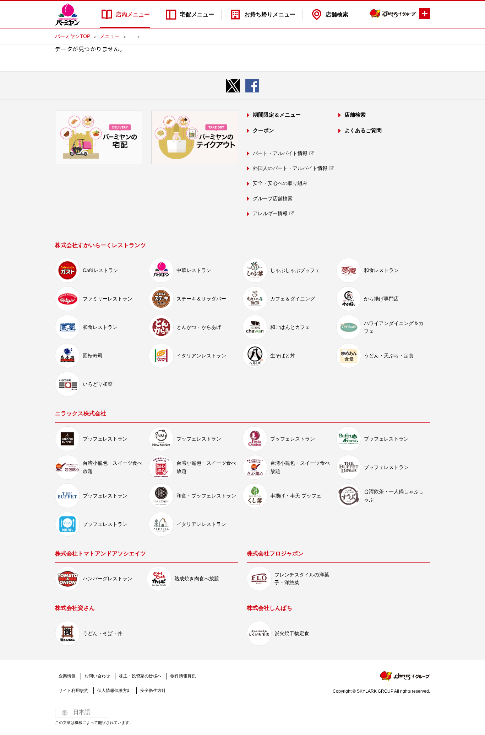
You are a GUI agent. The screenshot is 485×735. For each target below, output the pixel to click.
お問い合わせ (97, 675)
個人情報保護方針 (114, 690)
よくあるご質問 (363, 130)
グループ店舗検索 (273, 198)
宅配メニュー (197, 14)
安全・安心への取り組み (280, 183)
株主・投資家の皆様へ (140, 675)
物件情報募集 (183, 675)
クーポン (263, 130)
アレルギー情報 (270, 213)
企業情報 (67, 675)
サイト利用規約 (73, 690)
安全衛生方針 (153, 690)
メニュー (110, 36)
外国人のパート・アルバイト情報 (290, 168)
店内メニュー (133, 14)
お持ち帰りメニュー (269, 14)
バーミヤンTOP (72, 36)
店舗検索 (337, 14)
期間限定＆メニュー (277, 115)
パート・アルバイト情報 (280, 153)
